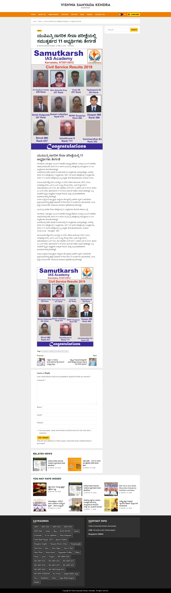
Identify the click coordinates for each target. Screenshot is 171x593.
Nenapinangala (76, 544)
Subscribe (135, 14)
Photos (74, 14)
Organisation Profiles (65, 552)
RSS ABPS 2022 (40, 569)
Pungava (52, 557)
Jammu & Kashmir (61, 540)
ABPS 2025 (68, 527)
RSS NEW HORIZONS (42, 574)
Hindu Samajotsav (66, 535)
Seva (82, 14)
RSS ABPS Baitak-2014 (56, 569)
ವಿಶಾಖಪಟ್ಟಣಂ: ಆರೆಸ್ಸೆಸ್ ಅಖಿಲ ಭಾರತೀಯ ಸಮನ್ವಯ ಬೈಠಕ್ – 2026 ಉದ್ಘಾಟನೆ (40, 504)
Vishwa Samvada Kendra (85, 4)
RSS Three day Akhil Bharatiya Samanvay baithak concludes (111, 489)
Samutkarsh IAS (59, 351)
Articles (65, 14)
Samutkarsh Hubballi (47, 351)
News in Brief (68, 548)
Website (40, 423)
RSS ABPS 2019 (54, 565)
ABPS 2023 (45, 527)
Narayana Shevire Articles (58, 544)
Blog (55, 531)
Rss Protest (57, 574)
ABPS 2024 (57, 527)
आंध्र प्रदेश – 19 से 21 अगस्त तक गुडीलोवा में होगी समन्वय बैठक (74, 464)
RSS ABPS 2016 (54, 561)
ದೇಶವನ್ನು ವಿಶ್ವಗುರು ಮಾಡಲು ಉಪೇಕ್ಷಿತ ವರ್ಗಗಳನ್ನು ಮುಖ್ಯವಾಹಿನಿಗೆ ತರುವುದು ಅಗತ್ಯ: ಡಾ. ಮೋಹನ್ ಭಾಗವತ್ (75, 504)
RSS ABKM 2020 (64, 557)
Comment (41, 380)
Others (39, 30)
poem (44, 557)
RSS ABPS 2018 (39, 565)
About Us (42, 14)
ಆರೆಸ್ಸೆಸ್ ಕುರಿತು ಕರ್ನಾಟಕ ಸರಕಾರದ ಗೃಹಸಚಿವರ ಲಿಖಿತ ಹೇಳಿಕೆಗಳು (40, 464)
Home (33, 14)
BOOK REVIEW (65, 531)
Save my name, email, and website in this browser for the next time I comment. (65, 431)
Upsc (66, 351)
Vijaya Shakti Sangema (66, 578)
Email (40, 415)
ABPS (36, 527)
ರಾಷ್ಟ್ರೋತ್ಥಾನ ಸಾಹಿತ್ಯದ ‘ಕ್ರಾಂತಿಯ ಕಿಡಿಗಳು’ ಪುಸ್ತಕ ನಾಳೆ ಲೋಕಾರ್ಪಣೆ (111, 504)
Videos (89, 14)
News (47, 548)
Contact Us (100, 14)
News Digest (54, 14)
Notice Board (50, 552)
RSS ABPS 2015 (39, 561)
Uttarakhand (44, 578)
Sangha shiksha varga (71, 574)
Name (40, 407)
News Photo (38, 552)
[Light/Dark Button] (121, 14)
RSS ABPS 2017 (68, 561)
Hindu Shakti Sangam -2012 (43, 540)
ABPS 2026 (38, 531)
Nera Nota (37, 548)
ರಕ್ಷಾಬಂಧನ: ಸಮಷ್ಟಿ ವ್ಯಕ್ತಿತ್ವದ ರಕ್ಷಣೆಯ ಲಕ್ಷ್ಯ (40, 489)
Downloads (38, 535)
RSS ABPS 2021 (68, 565)
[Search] (125, 14)
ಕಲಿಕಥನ (36, 582)
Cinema (76, 531)
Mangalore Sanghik (40, 544)
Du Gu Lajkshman (51, 535)
